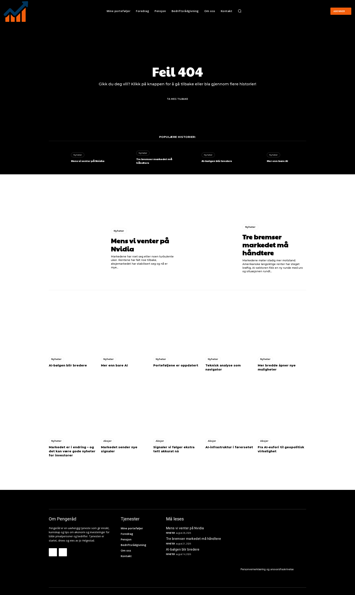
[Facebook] (53, 552)
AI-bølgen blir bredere (217, 161)
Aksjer (107, 440)
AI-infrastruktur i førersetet (229, 447)
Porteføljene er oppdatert (175, 365)
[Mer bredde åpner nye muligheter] (282, 324)
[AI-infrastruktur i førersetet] (229, 405)
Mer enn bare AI (277, 161)
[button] (239, 11)
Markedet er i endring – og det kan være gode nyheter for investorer (72, 451)
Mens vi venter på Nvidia (87, 161)
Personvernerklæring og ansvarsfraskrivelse (267, 569)
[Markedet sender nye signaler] (125, 405)
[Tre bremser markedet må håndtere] (123, 158)
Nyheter (77, 154)
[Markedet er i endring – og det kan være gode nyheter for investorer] (73, 405)
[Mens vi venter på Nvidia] (58, 158)
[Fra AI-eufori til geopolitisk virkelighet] (282, 405)
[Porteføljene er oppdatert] (177, 324)
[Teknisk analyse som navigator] (229, 324)
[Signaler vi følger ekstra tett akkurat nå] (177, 405)
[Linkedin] (63, 552)
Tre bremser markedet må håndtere (154, 161)
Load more (176, 467)
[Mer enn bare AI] (254, 158)
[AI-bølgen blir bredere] (188, 158)
